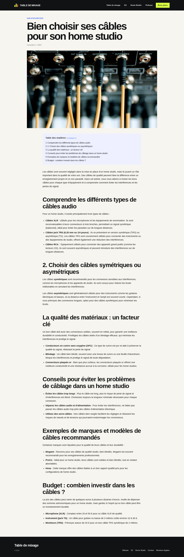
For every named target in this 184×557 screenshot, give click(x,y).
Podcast (149, 5)
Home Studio (136, 5)
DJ (132, 550)
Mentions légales (163, 550)
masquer (71, 138)
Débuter (125, 550)
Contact (151, 550)
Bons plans (163, 5)
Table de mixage (113, 5)
